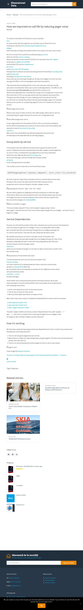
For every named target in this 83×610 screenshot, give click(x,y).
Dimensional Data (18, 4)
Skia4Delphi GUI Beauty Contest (19, 439)
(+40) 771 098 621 (15, 582)
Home (9, 15)
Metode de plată (50, 583)
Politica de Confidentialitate (17, 597)
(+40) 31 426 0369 (14, 578)
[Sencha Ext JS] (11, 508)
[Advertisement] (41, 531)
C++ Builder (19, 485)
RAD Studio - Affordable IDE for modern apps (29, 466)
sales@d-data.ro (16, 586)
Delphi (18, 476)
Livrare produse (50, 580)
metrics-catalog (24, 57)
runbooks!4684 (30, 200)
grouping (10, 160)
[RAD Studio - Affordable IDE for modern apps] (11, 469)
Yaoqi (19, 351)
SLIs (8, 41)
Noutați (15, 15)
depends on (18, 303)
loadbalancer (28, 64)
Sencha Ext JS (20, 505)
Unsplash (26, 351)
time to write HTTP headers (19, 69)
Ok (41, 606)
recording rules (57, 72)
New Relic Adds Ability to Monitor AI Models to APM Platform (57, 389)
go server (10, 67)
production (14, 368)
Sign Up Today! (68, 563)
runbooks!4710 (18, 267)
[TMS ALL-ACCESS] (11, 498)
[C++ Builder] (11, 489)
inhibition (10, 246)
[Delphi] (11, 479)
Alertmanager (34, 155)
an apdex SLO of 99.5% (22, 62)
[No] (80, 604)
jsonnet (43, 54)
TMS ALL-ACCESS (21, 495)
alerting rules (14, 74)
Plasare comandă (50, 578)
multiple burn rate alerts (22, 76)
